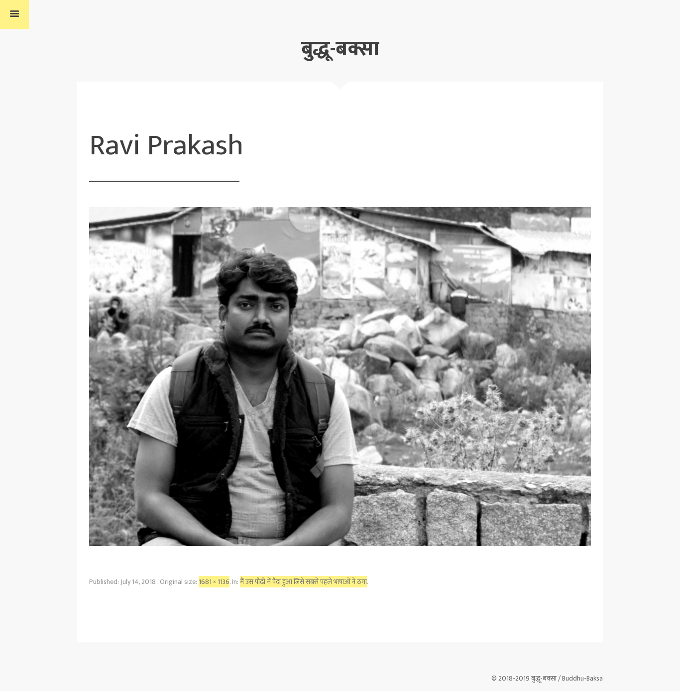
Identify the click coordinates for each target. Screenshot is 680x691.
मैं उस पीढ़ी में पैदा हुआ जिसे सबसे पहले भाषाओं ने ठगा (303, 581)
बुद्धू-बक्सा (340, 49)
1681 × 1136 (214, 581)
